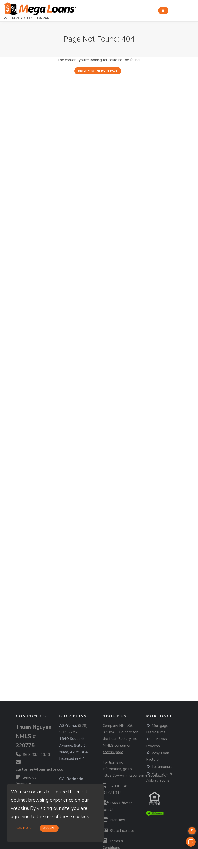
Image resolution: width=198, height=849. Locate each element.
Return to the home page (97, 71)
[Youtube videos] (192, 830)
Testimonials (162, 766)
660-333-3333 (36, 754)
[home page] (40, 7)
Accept (49, 828)
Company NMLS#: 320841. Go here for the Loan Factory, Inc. (120, 739)
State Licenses (122, 830)
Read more (23, 828)
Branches (117, 820)
